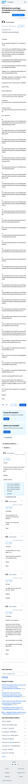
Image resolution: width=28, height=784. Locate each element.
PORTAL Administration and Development (10, 32)
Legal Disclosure (21, 772)
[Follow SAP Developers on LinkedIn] (17, 764)
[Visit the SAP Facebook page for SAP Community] (10, 764)
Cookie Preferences (7, 780)
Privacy (7, 768)
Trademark (7, 776)
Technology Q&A (6, 5)
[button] (19, 26)
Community (10, 2)
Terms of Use (21, 768)
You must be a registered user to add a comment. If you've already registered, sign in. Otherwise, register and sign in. (13, 487)
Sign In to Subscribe (18, 15)
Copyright (7, 772)
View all (4, 756)
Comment (22, 405)
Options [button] (25, 15)
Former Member (10, 22)
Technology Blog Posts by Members (12, 688)
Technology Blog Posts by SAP (11, 709)
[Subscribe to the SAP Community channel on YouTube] (15, 764)
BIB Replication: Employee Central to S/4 (12, 707)
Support (21, 776)
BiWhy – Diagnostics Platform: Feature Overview (14, 712)
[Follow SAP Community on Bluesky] (12, 764)
